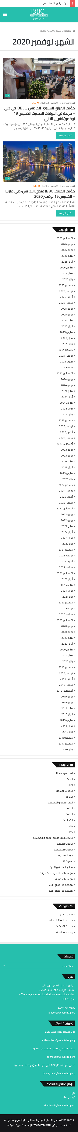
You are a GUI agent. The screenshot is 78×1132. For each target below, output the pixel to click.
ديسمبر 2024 (65, 350)
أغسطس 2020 (64, 620)
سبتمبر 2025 (66, 303)
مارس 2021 (66, 585)
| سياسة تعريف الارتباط (19, 1125)
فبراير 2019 (67, 726)
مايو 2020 (67, 638)
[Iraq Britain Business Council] (39, 14)
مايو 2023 (67, 462)
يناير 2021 (67, 597)
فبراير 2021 (67, 591)
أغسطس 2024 (64, 373)
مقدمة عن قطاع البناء (61, 885)
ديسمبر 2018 (65, 738)
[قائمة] (5, 14)
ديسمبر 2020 (65, 603)
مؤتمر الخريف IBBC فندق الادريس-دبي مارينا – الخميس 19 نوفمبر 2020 (40, 193)
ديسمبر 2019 (65, 667)
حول (70, 832)
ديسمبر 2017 (65, 744)
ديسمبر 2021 (65, 550)
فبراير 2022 (67, 538)
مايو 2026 (67, 256)
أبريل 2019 (67, 714)
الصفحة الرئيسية (64, 30)
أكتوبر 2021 (66, 561)
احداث (70, 779)
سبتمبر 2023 (66, 438)
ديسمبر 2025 (65, 285)
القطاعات (68, 820)
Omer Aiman (66, 103)
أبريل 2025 (67, 326)
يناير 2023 (67, 479)
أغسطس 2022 (64, 509)
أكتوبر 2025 (66, 297)
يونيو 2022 (67, 520)
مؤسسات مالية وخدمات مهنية (56, 873)
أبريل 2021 (67, 579)
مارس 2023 (66, 473)
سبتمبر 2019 (66, 685)
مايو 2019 (67, 708)
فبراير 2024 (67, 409)
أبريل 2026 (67, 262)
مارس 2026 (66, 268)
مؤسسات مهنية (64, 879)
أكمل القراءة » (65, 135)
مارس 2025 (66, 332)
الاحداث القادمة (64, 791)
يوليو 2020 (67, 626)
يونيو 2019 (67, 702)
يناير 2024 (67, 415)
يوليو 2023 (67, 450)
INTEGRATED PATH (41, 1125)
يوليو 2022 (67, 514)
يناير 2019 (67, 732)
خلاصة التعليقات (64, 926)
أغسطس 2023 (64, 444)
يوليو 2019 (67, 697)
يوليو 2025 (67, 309)
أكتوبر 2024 (66, 362)
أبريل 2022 (67, 532)
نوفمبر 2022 (66, 491)
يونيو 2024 (67, 385)
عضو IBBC (67, 861)
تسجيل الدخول (65, 914)
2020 (51, 30)
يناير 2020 (67, 661)
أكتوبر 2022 (66, 497)
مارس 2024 (66, 403)
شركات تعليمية (65, 844)
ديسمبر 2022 (65, 485)
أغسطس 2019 (64, 691)
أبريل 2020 (67, 644)
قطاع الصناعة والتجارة (61, 867)
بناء (71, 826)
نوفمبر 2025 (66, 291)
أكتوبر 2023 (66, 432)
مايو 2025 (67, 320)
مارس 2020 (66, 650)
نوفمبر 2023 (66, 426)
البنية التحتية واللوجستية (60, 803)
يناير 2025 (67, 344)
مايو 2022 (67, 526)
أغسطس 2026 (64, 238)
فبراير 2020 (67, 655)
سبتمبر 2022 (66, 503)
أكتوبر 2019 (66, 679)
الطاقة (69, 808)
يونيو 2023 (67, 456)
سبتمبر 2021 (66, 567)
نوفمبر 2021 (66, 556)
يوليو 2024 (67, 379)
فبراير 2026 (67, 273)
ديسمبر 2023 (65, 420)
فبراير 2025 (67, 338)
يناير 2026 (67, 279)
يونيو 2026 (67, 250)
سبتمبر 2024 (66, 367)
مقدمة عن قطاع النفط (61, 891)
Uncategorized (64, 773)
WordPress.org (64, 932)
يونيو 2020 (67, 632)
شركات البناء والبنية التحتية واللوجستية (53, 838)
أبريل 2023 (67, 467)
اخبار (70, 785)
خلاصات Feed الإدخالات (60, 920)
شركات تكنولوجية (63, 850)
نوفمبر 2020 (66, 608)
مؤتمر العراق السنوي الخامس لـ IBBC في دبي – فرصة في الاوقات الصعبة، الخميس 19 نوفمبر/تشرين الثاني (39, 113)
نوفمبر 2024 (66, 356)
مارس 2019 (66, 720)
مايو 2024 (67, 391)
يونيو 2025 (67, 315)
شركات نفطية (65, 855)
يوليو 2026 (67, 244)
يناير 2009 (67, 750)
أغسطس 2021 (64, 573)
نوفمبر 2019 (66, 673)
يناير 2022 (67, 544)
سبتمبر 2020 (66, 614)
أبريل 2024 (67, 397)
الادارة (69, 797)
